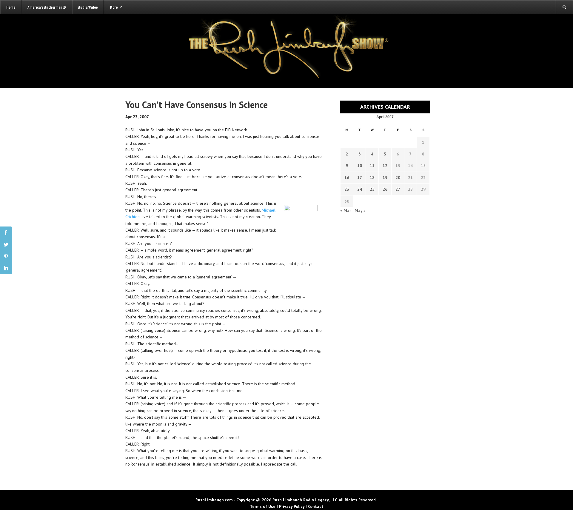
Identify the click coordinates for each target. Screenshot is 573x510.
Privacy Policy (291, 506)
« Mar (345, 210)
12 (385, 165)
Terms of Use (262, 506)
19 (385, 177)
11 (372, 165)
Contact (316, 506)
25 (372, 189)
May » (360, 210)
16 (346, 177)
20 (397, 177)
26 (385, 189)
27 (397, 189)
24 (359, 189)
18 (372, 177)
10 (359, 165)
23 (346, 189)
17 (359, 177)
